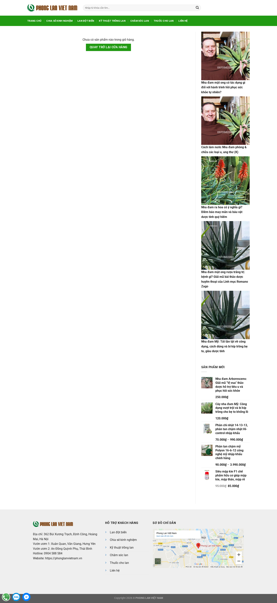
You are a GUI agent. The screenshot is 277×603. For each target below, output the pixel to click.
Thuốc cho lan (119, 563)
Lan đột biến (85, 20)
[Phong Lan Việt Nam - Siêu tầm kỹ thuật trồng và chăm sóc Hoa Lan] (52, 7)
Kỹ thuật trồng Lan (112, 20)
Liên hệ (182, 20)
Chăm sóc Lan (139, 20)
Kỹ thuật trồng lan (122, 547)
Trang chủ (34, 20)
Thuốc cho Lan (164, 20)
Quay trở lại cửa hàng (108, 47)
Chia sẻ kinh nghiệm (59, 20)
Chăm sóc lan (119, 555)
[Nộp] (197, 8)
